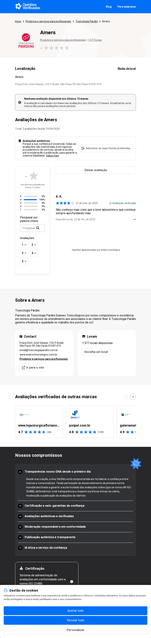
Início (18, 21)
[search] (38, 228)
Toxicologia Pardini (87, 21)
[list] (75, 422)
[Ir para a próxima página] (133, 397)
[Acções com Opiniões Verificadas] (134, 219)
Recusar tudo (75, 620)
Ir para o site (35, 367)
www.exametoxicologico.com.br (38, 354)
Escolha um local (96, 352)
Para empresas (126, 6)
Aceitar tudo (75, 610)
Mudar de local (127, 68)
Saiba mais (52, 155)
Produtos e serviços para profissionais (48, 21)
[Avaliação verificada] (110, 203)
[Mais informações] (71, 581)
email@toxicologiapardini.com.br (39, 350)
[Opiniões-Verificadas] (27, 7)
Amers (106, 21)
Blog (109, 6)
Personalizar (76, 630)
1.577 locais (95, 39)
